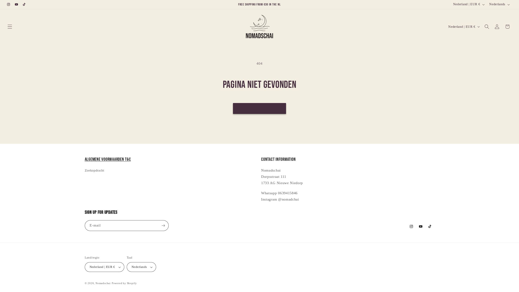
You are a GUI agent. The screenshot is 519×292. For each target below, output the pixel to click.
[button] (10, 26)
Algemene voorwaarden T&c (108, 159)
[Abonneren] (163, 225)
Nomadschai (103, 283)
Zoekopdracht (94, 170)
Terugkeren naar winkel (259, 108)
